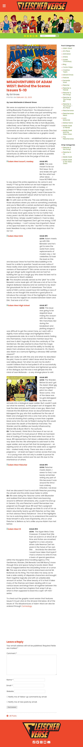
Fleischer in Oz (67, 153)
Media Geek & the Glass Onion (67, 161)
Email (10, 685)
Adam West (67, 48)
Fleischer (66, 85)
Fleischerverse (68, 110)
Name (10, 680)
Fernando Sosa (66, 81)
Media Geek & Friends (67, 127)
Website (10, 691)
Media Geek (67, 157)
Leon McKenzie (66, 119)
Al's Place (66, 51)
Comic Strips (68, 67)
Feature (66, 78)
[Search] (57, 36)
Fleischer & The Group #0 (67, 99)
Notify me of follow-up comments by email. (27, 697)
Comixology (27, 606)
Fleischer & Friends (67, 89)
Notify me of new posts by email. (22, 702)
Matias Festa (68, 123)
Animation (67, 54)
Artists (65, 57)
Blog (64, 64)
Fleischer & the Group (67, 94)
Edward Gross (68, 75)
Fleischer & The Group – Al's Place (67, 106)
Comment (12, 653)
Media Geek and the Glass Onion (67, 132)
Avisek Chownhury (67, 61)
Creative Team (66, 71)
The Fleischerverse (68, 138)
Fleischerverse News (68, 114)
